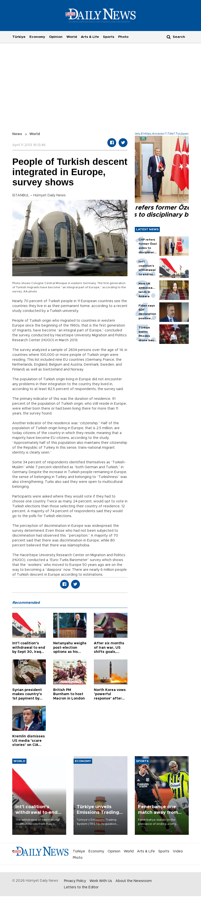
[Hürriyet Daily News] (100, 15)
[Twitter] (123, 142)
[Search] (169, 37)
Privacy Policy (75, 881)
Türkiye (18, 37)
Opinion (56, 37)
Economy (37, 37)
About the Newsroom (133, 881)
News (17, 134)
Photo (123, 37)
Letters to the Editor (81, 887)
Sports (108, 37)
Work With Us (100, 881)
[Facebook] (111, 142)
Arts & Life (90, 37)
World (71, 37)
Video (178, 851)
